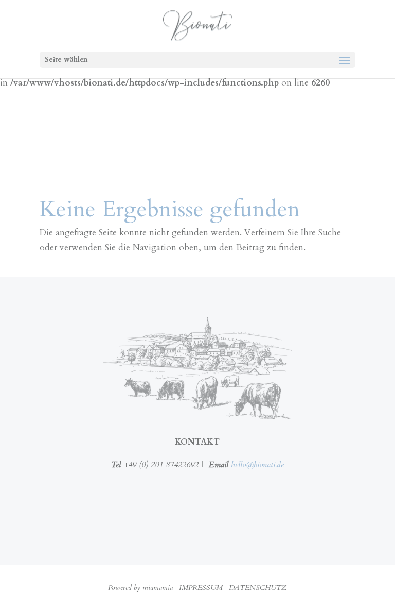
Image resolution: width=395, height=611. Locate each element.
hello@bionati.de (257, 464)
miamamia (157, 587)
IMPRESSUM (201, 587)
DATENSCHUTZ (257, 587)
